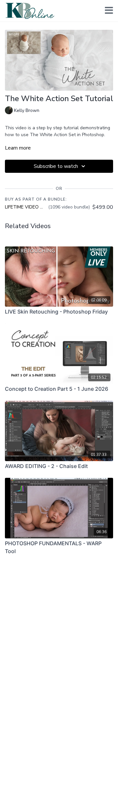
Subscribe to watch (56, 166)
